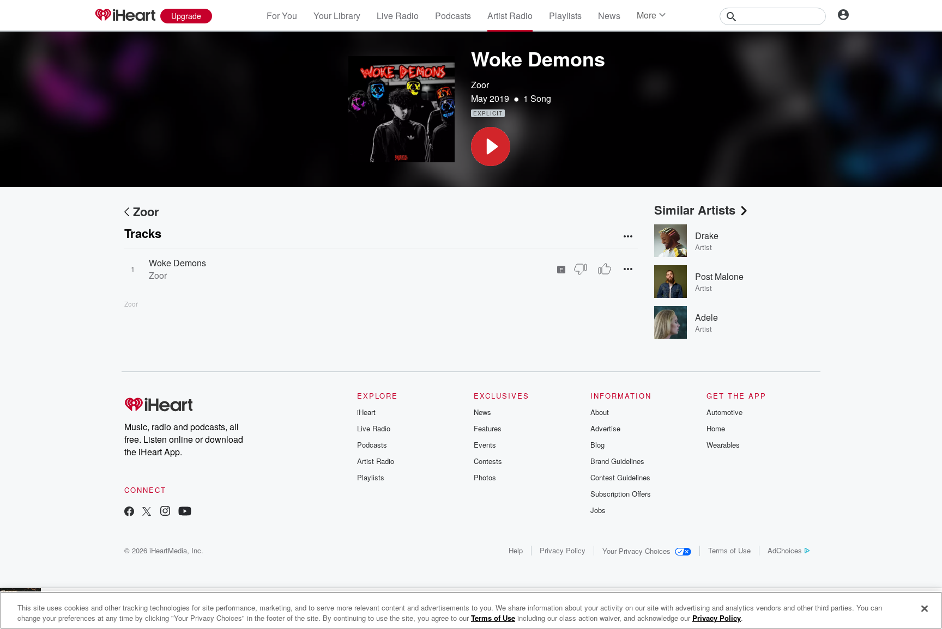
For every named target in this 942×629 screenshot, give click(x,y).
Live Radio (398, 15)
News (609, 15)
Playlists (565, 15)
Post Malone (719, 276)
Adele (706, 317)
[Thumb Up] (604, 269)
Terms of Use (729, 550)
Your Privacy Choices (636, 551)
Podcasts (453, 15)
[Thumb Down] (580, 269)
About (599, 412)
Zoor (480, 84)
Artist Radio (510, 15)
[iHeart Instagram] (165, 512)
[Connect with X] (146, 512)
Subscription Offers (620, 493)
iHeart (366, 412)
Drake (706, 235)
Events (485, 444)
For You (282, 15)
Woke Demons (177, 263)
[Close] (925, 609)
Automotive (724, 412)
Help (516, 550)
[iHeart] (125, 16)
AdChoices (785, 550)
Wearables (723, 444)
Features (488, 428)
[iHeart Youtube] (184, 512)
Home (715, 428)
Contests (488, 461)
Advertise (605, 428)
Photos (485, 477)
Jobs (598, 510)
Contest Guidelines (620, 477)
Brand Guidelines (617, 461)
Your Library (336, 15)
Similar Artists (694, 209)
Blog (597, 444)
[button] (490, 146)
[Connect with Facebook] (129, 512)
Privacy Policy (562, 550)
